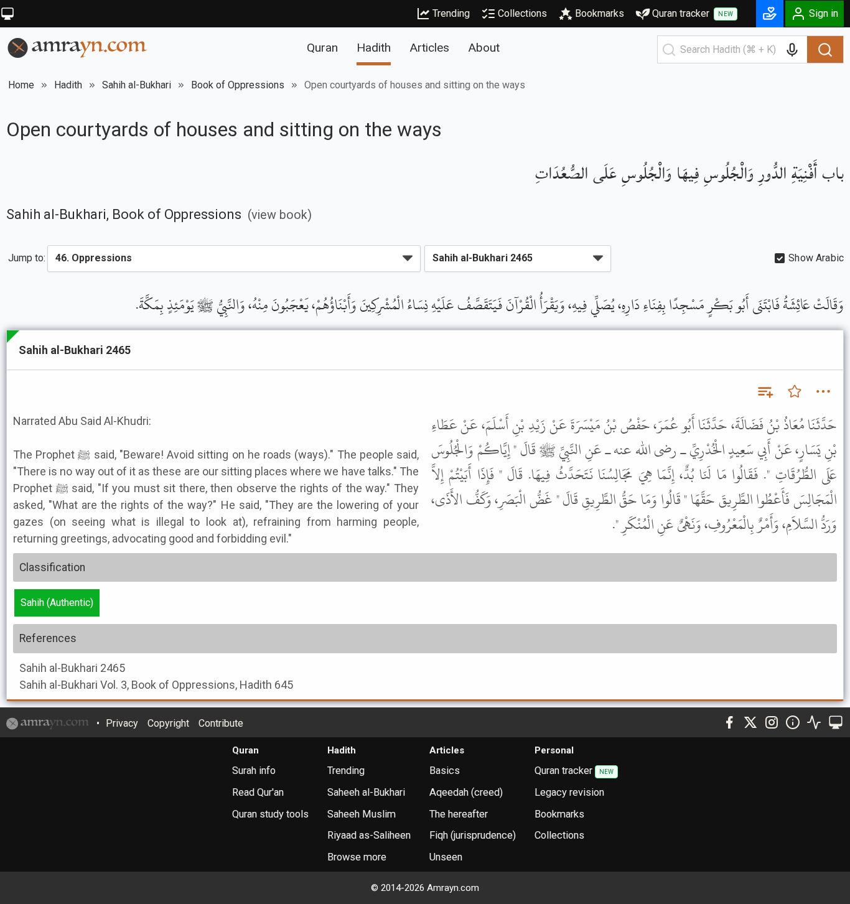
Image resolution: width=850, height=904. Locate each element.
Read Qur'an (258, 792)
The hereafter (458, 814)
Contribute (220, 723)
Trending (451, 13)
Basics (444, 770)
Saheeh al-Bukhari (366, 792)
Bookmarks (599, 13)
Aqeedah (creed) (466, 792)
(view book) (280, 215)
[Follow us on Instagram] (771, 722)
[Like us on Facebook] (729, 722)
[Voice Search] (792, 50)
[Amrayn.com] (77, 47)
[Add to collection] (765, 391)
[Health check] (813, 722)
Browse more (356, 857)
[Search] (825, 50)
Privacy (122, 723)
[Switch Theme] (7, 13)
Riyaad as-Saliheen (369, 835)
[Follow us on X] (750, 722)
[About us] (792, 722)
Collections (522, 13)
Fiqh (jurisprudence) (472, 835)
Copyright (168, 723)
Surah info (254, 770)
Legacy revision (569, 792)
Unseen (445, 857)
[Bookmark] (795, 391)
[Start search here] (669, 50)
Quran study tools (270, 814)
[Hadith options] (823, 391)
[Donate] (769, 13)
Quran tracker (692, 13)
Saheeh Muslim (361, 814)
